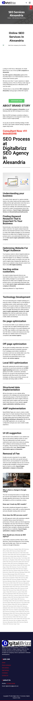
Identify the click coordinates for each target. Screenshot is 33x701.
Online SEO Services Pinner (20, 593)
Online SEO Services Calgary (20, 568)
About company (6, 665)
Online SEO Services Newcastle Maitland (18, 608)
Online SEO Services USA (15, 552)
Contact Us (5, 675)
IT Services (5, 672)
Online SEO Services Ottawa (10, 570)
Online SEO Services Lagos (20, 617)
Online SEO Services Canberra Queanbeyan (14, 609)
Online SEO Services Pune (9, 590)
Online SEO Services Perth (9, 606)
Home (9, 18)
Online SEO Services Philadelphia (15, 563)
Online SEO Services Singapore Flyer (12, 615)
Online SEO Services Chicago (22, 560)
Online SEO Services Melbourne (20, 604)
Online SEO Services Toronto (13, 567)
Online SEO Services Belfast (16, 600)
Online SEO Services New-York (16, 558)
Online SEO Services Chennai (17, 586)
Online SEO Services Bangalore (21, 583)
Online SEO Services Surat (21, 588)
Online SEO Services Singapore (18, 554)
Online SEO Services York (17, 602)
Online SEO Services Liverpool (10, 595)
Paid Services (5, 670)
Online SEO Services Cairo (9, 618)
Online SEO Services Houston (10, 561)
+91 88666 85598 (10, 683)
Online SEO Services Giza (23, 618)
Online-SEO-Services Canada (10, 549)
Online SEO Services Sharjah (13, 579)
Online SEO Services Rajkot (19, 581)
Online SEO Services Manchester (16, 597)
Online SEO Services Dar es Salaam (12, 620)
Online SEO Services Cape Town (11, 624)
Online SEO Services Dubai (13, 551)
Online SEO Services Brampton (17, 576)
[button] (16, 101)
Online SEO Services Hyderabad (11, 585)
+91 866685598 (15, 132)
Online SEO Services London (13, 592)
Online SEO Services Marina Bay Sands (19, 613)
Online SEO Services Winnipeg (16, 572)
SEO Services (5, 667)
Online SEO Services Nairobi (20, 622)
